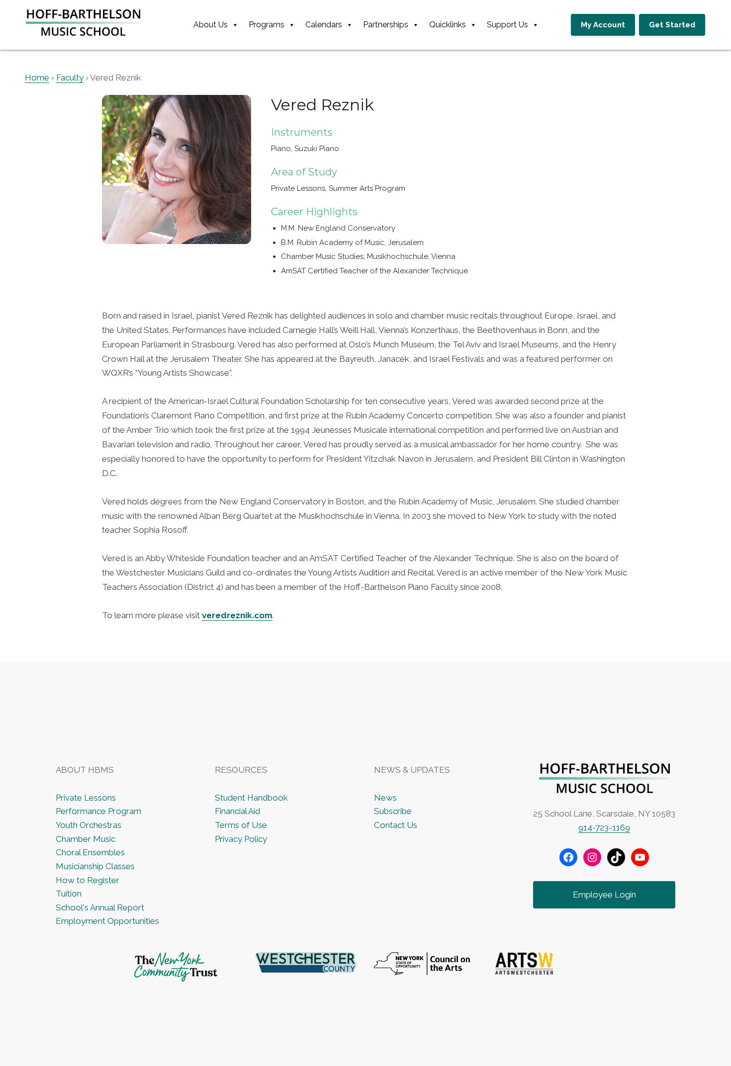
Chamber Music (85, 839)
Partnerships (385, 24)
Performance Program (98, 811)
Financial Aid (237, 811)
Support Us (507, 24)
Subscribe (393, 811)
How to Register (87, 880)
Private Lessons (86, 798)
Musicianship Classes (95, 866)
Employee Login (604, 895)
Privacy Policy (241, 839)
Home (37, 77)
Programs (266, 24)
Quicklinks (447, 24)
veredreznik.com (237, 615)
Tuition (69, 894)
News (385, 798)
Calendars (323, 24)
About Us (210, 24)
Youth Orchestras (88, 825)
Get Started (672, 24)
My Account (603, 24)
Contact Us (395, 825)
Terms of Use (241, 825)
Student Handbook (251, 798)
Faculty (70, 77)
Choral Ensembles (90, 852)
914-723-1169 (604, 827)
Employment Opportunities (107, 921)
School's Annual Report (100, 907)
